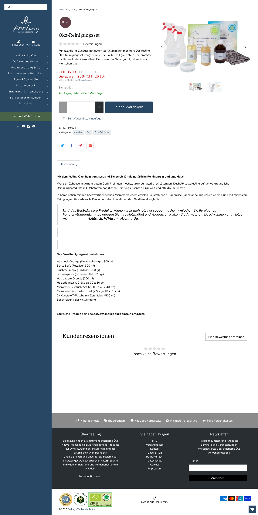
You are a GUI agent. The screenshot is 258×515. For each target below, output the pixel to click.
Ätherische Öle (26, 55)
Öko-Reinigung (102, 132)
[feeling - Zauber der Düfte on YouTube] (23, 127)
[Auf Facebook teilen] (71, 145)
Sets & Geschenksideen (26, 97)
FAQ (155, 441)
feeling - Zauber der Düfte (81, 509)
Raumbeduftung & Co (25, 67)
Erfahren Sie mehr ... (90, 476)
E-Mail (193, 461)
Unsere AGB (155, 453)
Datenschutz (155, 460)
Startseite (63, 10)
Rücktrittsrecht (154, 456)
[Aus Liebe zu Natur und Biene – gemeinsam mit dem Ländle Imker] (80, 505)
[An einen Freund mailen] (90, 145)
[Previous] (163, 47)
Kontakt (154, 449)
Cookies (154, 464)
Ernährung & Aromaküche (25, 91)
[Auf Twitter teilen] (62, 145)
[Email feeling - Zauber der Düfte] (33, 127)
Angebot (78, 132)
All (73, 10)
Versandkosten (85, 80)
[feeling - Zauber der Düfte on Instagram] (28, 127)
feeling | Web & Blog (26, 116)
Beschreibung (68, 164)
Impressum (154, 468)
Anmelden (218, 478)
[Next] (245, 47)
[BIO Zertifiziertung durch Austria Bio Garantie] (100, 505)
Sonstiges (25, 103)
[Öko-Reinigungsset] (204, 47)
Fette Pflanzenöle (26, 79)
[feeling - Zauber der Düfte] (26, 24)
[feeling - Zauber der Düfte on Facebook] (18, 127)
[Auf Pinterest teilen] (80, 145)
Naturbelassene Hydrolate (25, 73)
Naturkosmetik (26, 85)
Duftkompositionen (26, 61)
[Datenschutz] (66, 505)
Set (88, 132)
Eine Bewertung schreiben (226, 337)
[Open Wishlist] (252, 509)
